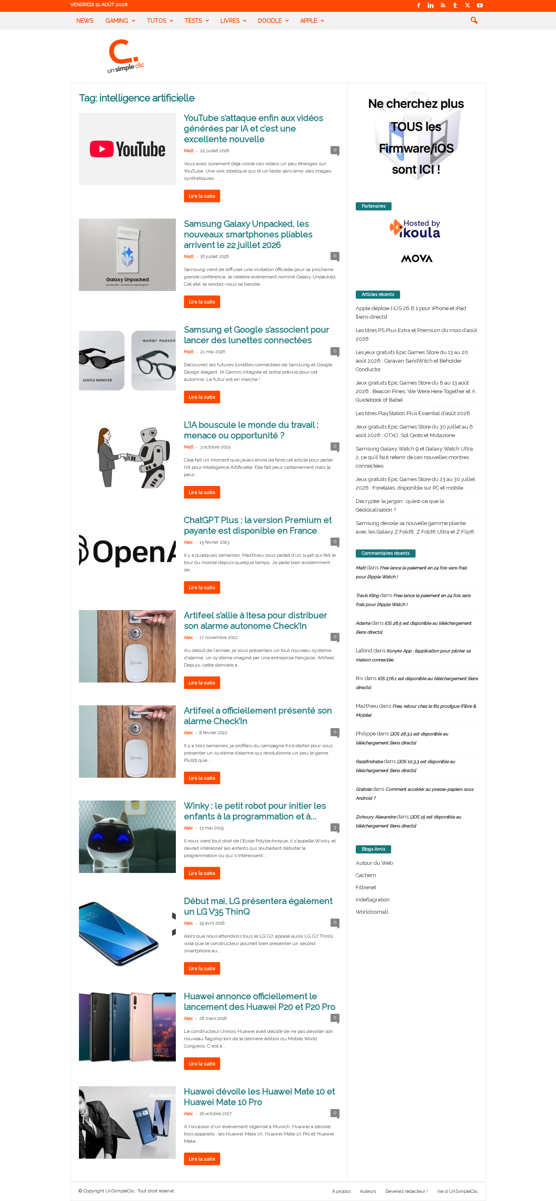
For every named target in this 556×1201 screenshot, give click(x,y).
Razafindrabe (369, 761)
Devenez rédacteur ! (406, 1191)
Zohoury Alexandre (376, 817)
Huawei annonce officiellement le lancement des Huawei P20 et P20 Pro (259, 1001)
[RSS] (443, 6)
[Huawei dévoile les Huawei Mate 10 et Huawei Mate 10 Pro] (127, 1122)
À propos (341, 1191)
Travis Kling (367, 595)
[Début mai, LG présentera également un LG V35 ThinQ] (127, 932)
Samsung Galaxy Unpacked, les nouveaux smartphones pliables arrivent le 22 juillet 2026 (248, 234)
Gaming (116, 21)
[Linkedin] (431, 6)
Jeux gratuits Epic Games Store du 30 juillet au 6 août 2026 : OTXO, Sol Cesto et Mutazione (414, 431)
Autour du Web (374, 863)
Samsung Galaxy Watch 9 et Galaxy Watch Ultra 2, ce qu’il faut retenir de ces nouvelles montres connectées (414, 457)
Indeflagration (373, 900)
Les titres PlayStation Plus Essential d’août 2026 (413, 413)
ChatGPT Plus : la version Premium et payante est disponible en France (258, 525)
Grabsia (363, 789)
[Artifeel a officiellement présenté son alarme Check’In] (127, 741)
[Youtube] (480, 6)
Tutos (156, 21)
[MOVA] (417, 258)
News (85, 21)
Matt (189, 150)
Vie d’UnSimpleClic (457, 1191)
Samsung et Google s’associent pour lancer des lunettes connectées (256, 334)
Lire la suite (202, 196)
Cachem (366, 875)
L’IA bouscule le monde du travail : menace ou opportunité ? (251, 430)
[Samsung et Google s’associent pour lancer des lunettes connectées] (127, 360)
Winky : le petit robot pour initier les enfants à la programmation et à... (255, 811)
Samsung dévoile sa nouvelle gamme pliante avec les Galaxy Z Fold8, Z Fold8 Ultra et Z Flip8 (415, 527)
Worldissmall (372, 912)
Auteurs (368, 1191)
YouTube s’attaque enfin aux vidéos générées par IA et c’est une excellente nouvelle (253, 128)
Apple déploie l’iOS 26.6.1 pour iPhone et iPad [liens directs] (411, 312)
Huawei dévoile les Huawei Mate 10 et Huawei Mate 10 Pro (259, 1096)
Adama (363, 623)
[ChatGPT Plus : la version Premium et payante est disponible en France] (127, 551)
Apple (308, 21)
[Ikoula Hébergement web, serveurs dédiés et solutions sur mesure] (417, 228)
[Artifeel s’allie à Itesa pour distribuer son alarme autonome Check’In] (127, 646)
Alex (188, 542)
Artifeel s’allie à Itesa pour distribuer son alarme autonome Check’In (255, 620)
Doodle (270, 21)
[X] (468, 6)
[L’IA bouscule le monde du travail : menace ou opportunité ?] (127, 456)
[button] (474, 21)
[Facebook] (419, 6)
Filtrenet (366, 887)
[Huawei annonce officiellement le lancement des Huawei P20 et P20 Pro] (127, 1027)
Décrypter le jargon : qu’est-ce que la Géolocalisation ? (400, 505)
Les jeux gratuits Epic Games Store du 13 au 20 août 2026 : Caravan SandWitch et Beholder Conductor (412, 360)
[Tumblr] (455, 6)
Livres (230, 21)
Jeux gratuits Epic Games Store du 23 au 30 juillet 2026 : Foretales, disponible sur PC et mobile (415, 483)
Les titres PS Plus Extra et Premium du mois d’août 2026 (416, 334)
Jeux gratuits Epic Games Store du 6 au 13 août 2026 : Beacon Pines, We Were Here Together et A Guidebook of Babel (415, 391)
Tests (193, 21)
